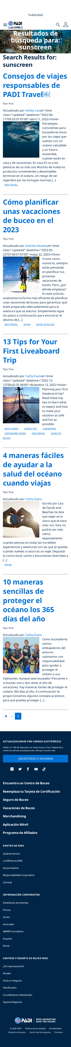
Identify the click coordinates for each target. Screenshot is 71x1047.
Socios (6, 917)
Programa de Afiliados (20, 833)
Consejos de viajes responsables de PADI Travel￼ (35, 85)
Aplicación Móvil (15, 824)
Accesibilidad (55, 1028)
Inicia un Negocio (12, 980)
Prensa (6, 910)
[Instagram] (12, 769)
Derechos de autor (17, 1032)
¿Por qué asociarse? (13, 966)
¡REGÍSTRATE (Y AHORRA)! (35, 759)
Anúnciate (8, 924)
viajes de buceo (45, 324)
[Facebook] (28, 769)
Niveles (7, 973)
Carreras (7, 882)
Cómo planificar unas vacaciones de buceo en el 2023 (31, 215)
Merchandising (14, 816)
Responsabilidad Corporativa (18, 875)
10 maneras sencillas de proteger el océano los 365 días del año (28, 600)
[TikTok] (44, 769)
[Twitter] (20, 769)
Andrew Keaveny (36, 246)
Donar (6, 945)
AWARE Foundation (13, 931)
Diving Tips (30, 428)
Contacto (58, 1032)
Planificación (10, 987)
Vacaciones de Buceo (19, 808)
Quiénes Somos (11, 853)
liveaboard (49, 428)
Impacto (7, 938)
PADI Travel (11, 184)
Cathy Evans (33, 376)
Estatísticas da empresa (15, 902)
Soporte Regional (12, 1002)
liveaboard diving (15, 433)
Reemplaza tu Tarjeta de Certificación (31, 791)
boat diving (11, 428)
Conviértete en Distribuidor (17, 995)
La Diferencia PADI (12, 860)
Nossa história (10, 868)
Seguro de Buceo (16, 800)
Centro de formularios (40, 1032)
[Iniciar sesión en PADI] (65, 25)
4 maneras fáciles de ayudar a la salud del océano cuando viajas (33, 469)
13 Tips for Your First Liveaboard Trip (31, 351)
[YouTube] (36, 769)
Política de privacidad (35, 1028)
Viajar (26, 324)
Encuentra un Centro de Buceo (26, 783)
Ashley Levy (33, 110)
